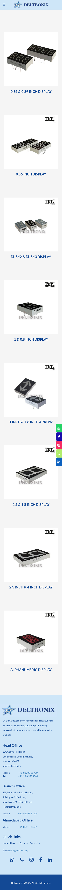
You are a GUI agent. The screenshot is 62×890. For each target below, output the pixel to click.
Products (24, 843)
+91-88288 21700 (28, 772)
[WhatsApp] (59, 428)
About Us (14, 843)
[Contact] (59, 453)
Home (5, 843)
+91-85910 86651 (28, 826)
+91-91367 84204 (28, 813)
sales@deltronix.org (18, 850)
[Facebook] (59, 436)
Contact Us (35, 843)
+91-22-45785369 (28, 776)
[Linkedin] (59, 462)
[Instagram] (59, 445)
